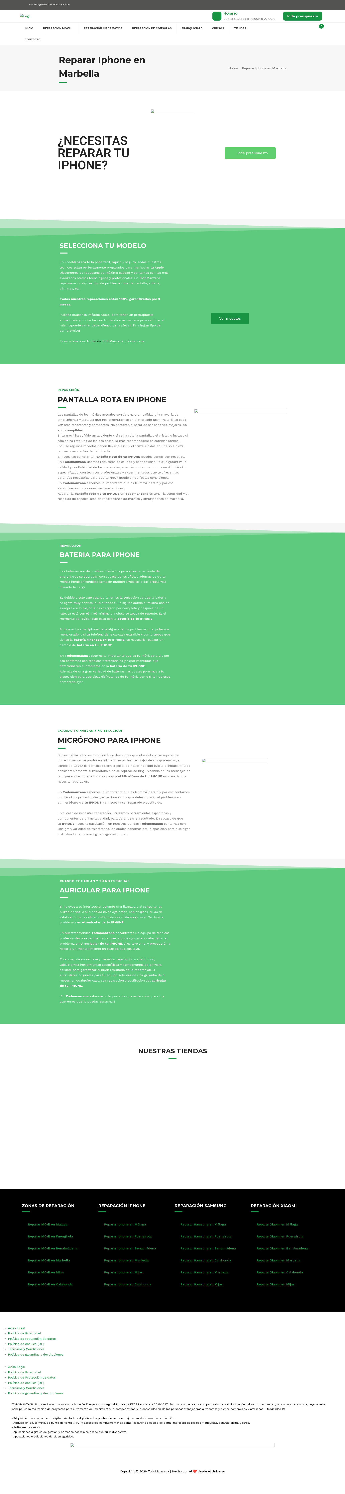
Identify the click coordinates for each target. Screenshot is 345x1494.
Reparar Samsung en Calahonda (205, 1260)
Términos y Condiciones (26, 1349)
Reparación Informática (103, 28)
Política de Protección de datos (32, 1339)
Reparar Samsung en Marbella (204, 1272)
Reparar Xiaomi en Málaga (277, 1224)
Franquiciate (191, 28)
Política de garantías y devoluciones (35, 1354)
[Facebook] (296, 4)
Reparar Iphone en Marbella (126, 1260)
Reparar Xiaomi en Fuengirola (280, 1236)
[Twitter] (167, 1317)
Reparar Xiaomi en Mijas (275, 1284)
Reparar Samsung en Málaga (203, 1224)
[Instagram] (310, 4)
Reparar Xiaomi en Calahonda (280, 1272)
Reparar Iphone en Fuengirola (128, 1236)
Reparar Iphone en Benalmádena (130, 1248)
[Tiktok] (189, 1317)
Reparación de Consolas (152, 28)
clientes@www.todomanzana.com (49, 4)
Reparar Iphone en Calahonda (127, 1284)
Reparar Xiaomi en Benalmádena (282, 1248)
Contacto (33, 39)
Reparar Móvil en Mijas (46, 1272)
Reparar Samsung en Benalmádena (208, 1248)
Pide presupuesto (302, 16)
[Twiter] (303, 4)
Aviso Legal (16, 1328)
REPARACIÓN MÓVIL (57, 28)
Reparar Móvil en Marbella (49, 1260)
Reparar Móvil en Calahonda (50, 1284)
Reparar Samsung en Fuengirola (205, 1236)
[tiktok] (317, 5)
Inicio (29, 28)
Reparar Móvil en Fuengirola (50, 1236)
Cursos (218, 28)
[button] (172, 1361)
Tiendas (240, 28)
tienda (96, 341)
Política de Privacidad (24, 1333)
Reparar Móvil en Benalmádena (52, 1248)
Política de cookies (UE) (26, 1344)
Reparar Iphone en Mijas (123, 1272)
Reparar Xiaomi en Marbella (278, 1260)
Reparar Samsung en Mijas (201, 1284)
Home (233, 68)
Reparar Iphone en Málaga (125, 1224)
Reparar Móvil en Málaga (47, 1224)
